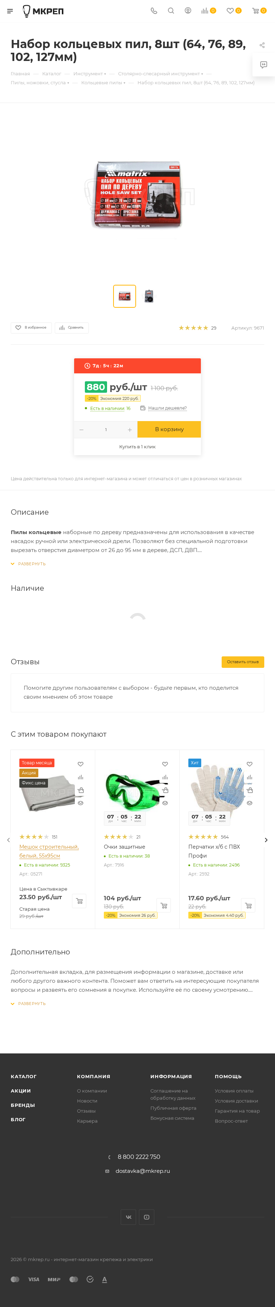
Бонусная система (172, 1118)
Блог (18, 1119)
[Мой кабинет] (188, 11)
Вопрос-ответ (231, 1121)
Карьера (87, 1121)
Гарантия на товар (237, 1111)
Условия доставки (236, 1101)
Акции (21, 1091)
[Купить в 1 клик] (80, 790)
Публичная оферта (173, 1108)
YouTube (146, 1217)
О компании (92, 1091)
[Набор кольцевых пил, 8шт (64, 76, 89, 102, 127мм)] (137, 195)
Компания (93, 1076)
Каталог (24, 1076)
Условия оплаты (234, 1091)
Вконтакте (128, 1217)
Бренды (23, 1105)
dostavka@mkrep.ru (143, 1170)
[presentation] (8, 840)
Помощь (228, 1076)
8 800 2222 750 (139, 1157)
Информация (171, 1076)
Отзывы (86, 1111)
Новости (87, 1101)
